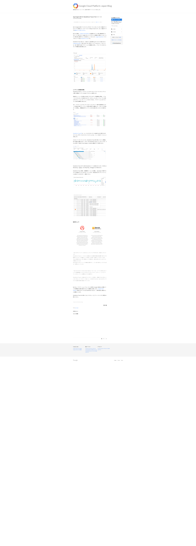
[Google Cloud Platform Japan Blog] (95, 8)
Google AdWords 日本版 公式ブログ (91, 349)
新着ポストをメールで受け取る (117, 39)
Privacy (119, 360)
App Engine (76, 307)
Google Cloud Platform (84, 33)
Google (115, 360)
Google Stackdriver (100, 36)
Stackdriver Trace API (77, 133)
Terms (122, 360)
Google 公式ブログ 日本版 (77, 348)
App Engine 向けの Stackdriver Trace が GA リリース (87, 17)
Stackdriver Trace (84, 38)
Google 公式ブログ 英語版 (77, 349)
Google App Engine (77, 43)
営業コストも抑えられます (80, 30)
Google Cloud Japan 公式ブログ (90, 348)
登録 (120, 37)
